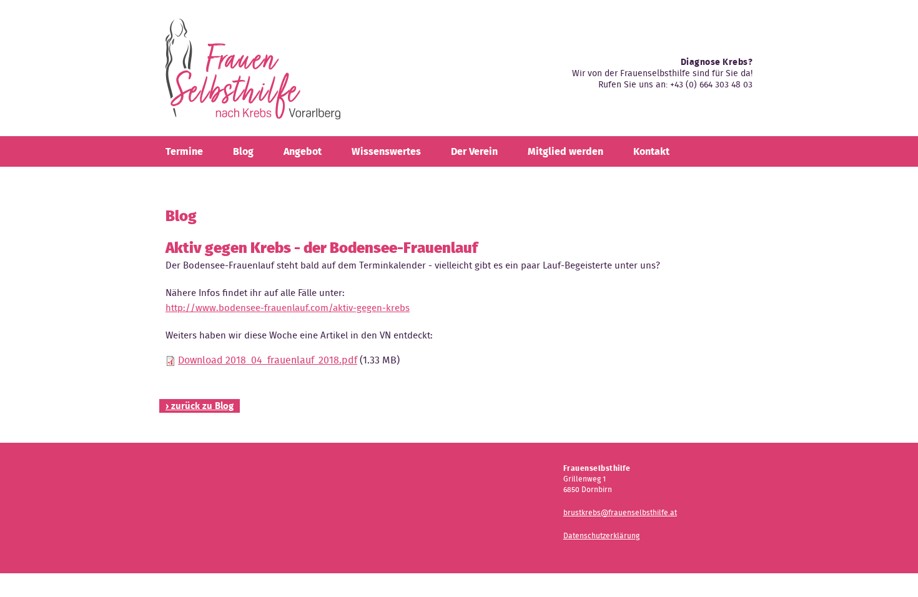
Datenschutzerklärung (601, 535)
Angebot (303, 151)
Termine (184, 151)
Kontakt (651, 151)
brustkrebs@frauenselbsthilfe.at (620, 512)
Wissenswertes (386, 151)
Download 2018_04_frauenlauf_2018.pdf (267, 360)
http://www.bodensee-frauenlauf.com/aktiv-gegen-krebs (287, 308)
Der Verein (474, 151)
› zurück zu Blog (199, 406)
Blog (243, 151)
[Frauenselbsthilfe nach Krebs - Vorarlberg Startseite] (252, 74)
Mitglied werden (565, 151)
